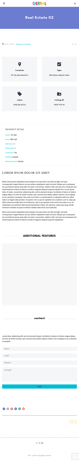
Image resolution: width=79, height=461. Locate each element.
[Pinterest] (11, 409)
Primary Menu (75, 3)
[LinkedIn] (19, 409)
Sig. (72, 422)
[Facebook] (4, 409)
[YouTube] (42, 443)
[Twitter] (8, 409)
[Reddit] (23, 409)
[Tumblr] (15, 409)
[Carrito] (4, 3)
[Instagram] (39, 443)
